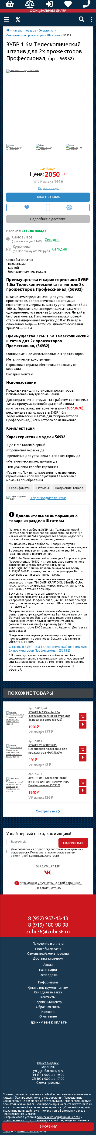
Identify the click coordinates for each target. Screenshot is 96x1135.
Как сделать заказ (48, 992)
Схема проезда (48, 1082)
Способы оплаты (48, 949)
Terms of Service (28, 1130)
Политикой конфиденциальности (36, 855)
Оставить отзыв (48, 888)
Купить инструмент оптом (48, 987)
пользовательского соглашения (25, 1120)
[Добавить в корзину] (82, 716)
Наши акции (48, 970)
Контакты (48, 997)
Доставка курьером (48, 958)
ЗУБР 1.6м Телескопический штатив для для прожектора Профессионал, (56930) (48, 781)
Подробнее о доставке (48, 219)
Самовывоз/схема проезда (48, 953)
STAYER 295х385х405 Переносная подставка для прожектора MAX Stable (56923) (47, 749)
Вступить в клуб (48, 188)
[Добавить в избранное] (26, 207)
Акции (18, 19)
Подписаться (73, 843)
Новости (48, 1012)
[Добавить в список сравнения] (69, 207)
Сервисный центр (48, 1002)
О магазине (48, 1016)
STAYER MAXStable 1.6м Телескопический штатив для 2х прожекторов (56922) (49, 716)
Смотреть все (47, 811)
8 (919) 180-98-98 (48, 925)
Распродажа (48, 975)
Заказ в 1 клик (48, 197)
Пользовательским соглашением (52, 852)
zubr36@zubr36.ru (48, 931)
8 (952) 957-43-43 (48, 918)
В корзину (48, 1126)
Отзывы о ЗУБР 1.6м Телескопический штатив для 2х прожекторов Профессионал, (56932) (48, 648)
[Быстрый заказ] (82, 725)
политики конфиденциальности (58, 1117)
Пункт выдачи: (48, 1063)
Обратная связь (48, 1007)
